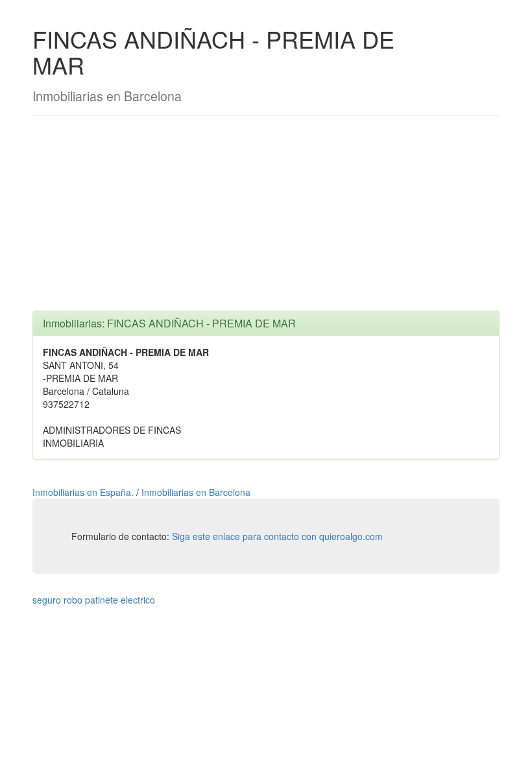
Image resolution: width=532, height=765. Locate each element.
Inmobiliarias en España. (84, 492)
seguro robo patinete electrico (93, 599)
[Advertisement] (266, 220)
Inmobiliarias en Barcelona (195, 492)
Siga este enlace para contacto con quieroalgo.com (277, 536)
